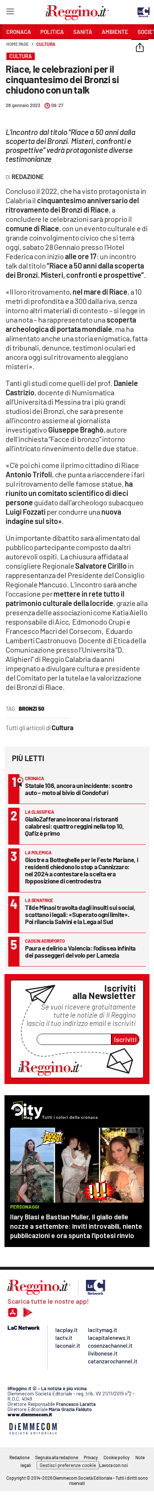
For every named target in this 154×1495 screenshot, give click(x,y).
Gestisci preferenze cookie (68, 1465)
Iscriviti (125, 1039)
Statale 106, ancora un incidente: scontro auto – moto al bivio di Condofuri (78, 789)
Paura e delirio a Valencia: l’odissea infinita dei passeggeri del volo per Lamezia (80, 951)
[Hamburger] (10, 13)
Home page (17, 44)
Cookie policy (117, 1457)
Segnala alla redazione (56, 1457)
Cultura (45, 44)
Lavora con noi (113, 1465)
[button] (139, 48)
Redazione (19, 1457)
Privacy (91, 1457)
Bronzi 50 (31, 708)
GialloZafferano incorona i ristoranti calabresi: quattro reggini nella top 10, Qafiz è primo (74, 826)
